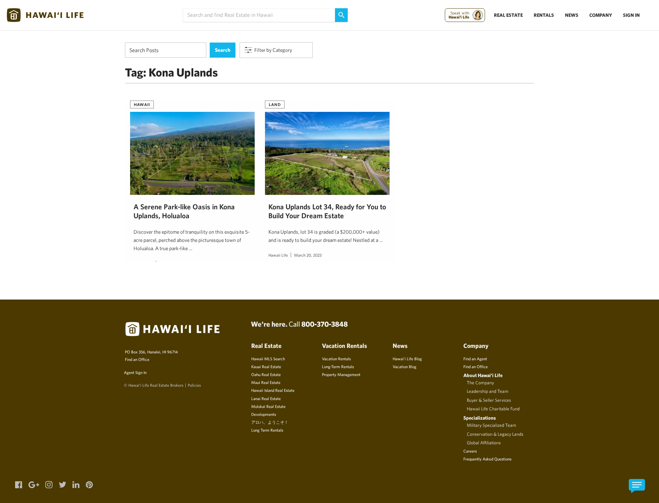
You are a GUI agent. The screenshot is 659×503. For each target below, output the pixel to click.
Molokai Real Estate (268, 406)
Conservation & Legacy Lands (495, 434)
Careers (470, 450)
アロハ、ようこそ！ (269, 422)
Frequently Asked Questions (487, 458)
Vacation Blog (404, 366)
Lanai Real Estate (266, 398)
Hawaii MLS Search (268, 358)
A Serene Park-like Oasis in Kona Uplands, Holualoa (184, 211)
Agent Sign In (135, 372)
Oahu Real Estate (266, 374)
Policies (194, 385)
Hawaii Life (278, 255)
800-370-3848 (324, 324)
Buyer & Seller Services (489, 400)
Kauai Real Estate (266, 366)
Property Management (341, 374)
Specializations (479, 418)
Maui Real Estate (265, 382)
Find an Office (137, 359)
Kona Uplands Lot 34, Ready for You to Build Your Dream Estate (327, 211)
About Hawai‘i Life (482, 375)
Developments (263, 414)
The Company (480, 382)
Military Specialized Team (491, 425)
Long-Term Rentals (338, 366)
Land (275, 104)
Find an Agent (475, 358)
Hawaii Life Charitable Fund (493, 408)
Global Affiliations (484, 442)
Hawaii (142, 104)
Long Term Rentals (267, 430)
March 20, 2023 (308, 255)
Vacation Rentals (336, 358)
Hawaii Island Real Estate (272, 390)
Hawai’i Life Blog (407, 358)
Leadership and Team (487, 391)
